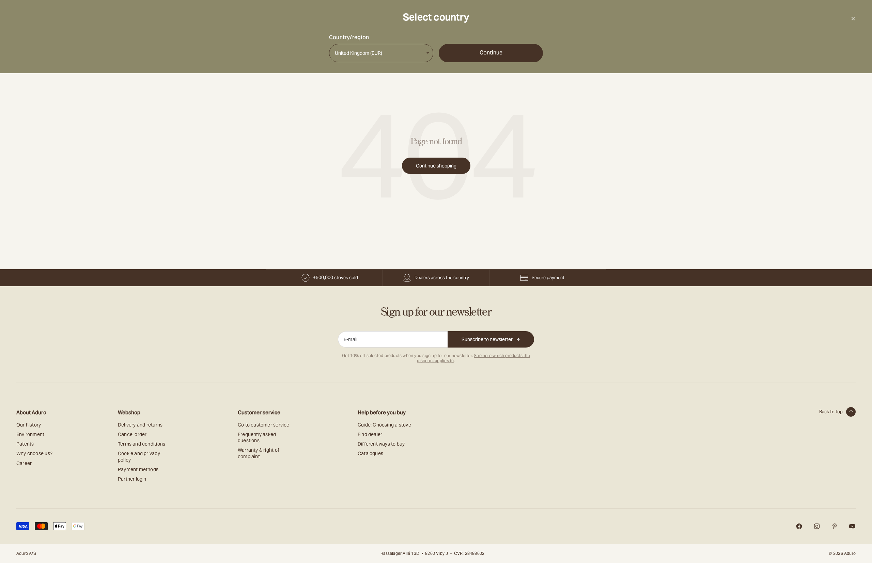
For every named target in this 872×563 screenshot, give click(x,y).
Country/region (349, 37)
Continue (491, 52)
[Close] (853, 18)
